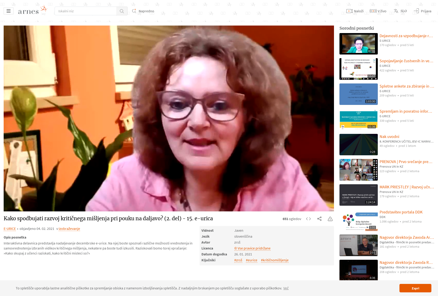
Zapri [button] (415, 288)
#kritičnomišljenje (275, 260)
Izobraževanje (69, 228)
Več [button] (286, 288)
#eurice (251, 260)
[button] (122, 11)
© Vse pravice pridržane (252, 248)
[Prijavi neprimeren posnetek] (330, 218)
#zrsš (238, 260)
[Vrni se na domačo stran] (34, 11)
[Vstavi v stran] (308, 218)
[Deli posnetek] (319, 218)
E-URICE (10, 228)
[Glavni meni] (8, 11)
